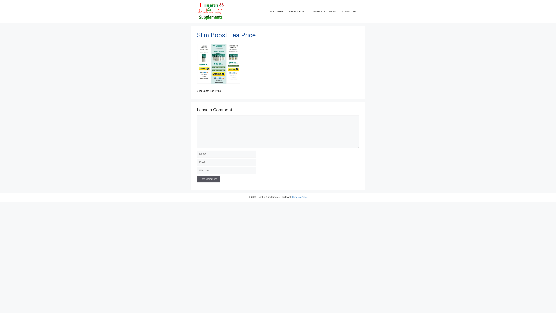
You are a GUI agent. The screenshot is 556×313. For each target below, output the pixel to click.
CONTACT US (349, 11)
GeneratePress (300, 197)
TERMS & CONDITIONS (324, 11)
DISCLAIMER (277, 11)
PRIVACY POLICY (298, 11)
